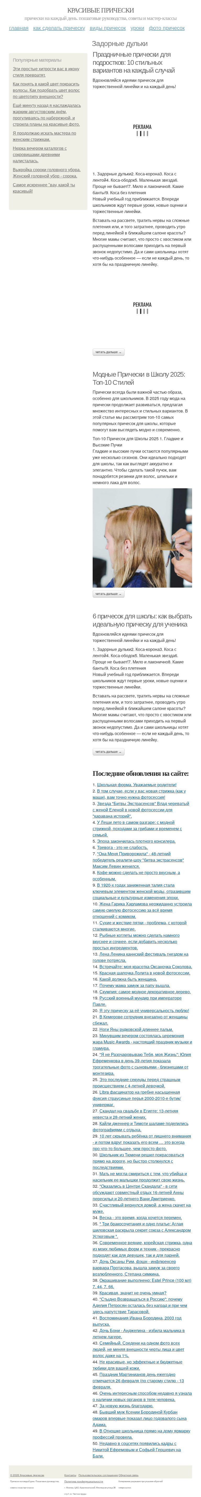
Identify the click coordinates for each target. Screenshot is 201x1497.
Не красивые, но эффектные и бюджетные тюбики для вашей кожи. (137, 1365)
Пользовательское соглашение (98, 1475)
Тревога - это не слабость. (122, 847)
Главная (19, 27)
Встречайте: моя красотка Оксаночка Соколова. (145, 966)
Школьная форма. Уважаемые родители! (136, 785)
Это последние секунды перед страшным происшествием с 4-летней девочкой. (136, 1082)
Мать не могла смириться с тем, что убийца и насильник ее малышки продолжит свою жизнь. (140, 1177)
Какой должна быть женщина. (128, 979)
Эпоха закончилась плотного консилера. (136, 841)
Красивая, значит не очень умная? (132, 1293)
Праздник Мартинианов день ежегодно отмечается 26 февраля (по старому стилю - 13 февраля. (138, 1380)
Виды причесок (108, 27)
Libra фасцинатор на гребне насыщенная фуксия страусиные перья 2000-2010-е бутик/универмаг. (137, 1098)
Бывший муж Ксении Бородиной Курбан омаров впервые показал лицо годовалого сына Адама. (140, 1418)
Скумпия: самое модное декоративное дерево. (145, 992)
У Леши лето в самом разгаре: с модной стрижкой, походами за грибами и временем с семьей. (137, 828)
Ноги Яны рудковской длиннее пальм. (136, 1029)
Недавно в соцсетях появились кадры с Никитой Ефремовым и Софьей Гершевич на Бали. (137, 1449)
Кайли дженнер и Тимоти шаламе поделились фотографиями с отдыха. (140, 1126)
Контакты (70, 1475)
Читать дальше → (109, 352)
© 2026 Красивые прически (27, 1475)
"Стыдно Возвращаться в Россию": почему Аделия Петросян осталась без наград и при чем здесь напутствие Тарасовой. (140, 1305)
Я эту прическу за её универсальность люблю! (144, 1010)
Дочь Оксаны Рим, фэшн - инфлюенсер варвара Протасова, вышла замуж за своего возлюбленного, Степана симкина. (136, 1267)
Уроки (137, 27)
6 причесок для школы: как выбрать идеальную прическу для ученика (142, 620)
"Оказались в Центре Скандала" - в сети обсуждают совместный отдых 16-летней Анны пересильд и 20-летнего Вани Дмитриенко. (138, 1192)
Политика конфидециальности (83, 1481)
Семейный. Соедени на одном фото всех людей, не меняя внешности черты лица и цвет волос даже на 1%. (138, 1349)
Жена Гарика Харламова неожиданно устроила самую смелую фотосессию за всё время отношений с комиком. (142, 910)
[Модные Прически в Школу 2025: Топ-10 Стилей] (142, 538)
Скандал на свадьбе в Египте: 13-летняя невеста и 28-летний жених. (135, 1114)
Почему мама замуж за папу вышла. (134, 985)
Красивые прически (100, 9)
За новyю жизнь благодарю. (126, 1406)
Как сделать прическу (59, 27)
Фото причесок (167, 27)
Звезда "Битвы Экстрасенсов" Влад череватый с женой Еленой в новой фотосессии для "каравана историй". (141, 809)
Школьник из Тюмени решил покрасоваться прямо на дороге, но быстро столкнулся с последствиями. (138, 1161)
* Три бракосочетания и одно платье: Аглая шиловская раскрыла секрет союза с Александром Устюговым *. (142, 1230)
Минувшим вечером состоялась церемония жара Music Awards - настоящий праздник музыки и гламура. (142, 1042)
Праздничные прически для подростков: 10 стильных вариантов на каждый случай (134, 62)
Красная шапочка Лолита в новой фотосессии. (144, 973)
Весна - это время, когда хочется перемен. (140, 1217)
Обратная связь (128, 1475)
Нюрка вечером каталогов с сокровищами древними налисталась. (40, 154)
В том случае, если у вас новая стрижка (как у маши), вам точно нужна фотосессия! (139, 794)
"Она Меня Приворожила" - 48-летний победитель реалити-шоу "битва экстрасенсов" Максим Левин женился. (138, 860)
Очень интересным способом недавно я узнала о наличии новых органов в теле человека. (142, 1396)
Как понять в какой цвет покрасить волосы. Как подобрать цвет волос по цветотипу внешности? (46, 90)
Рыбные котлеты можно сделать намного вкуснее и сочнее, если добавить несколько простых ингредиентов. (136, 941)
